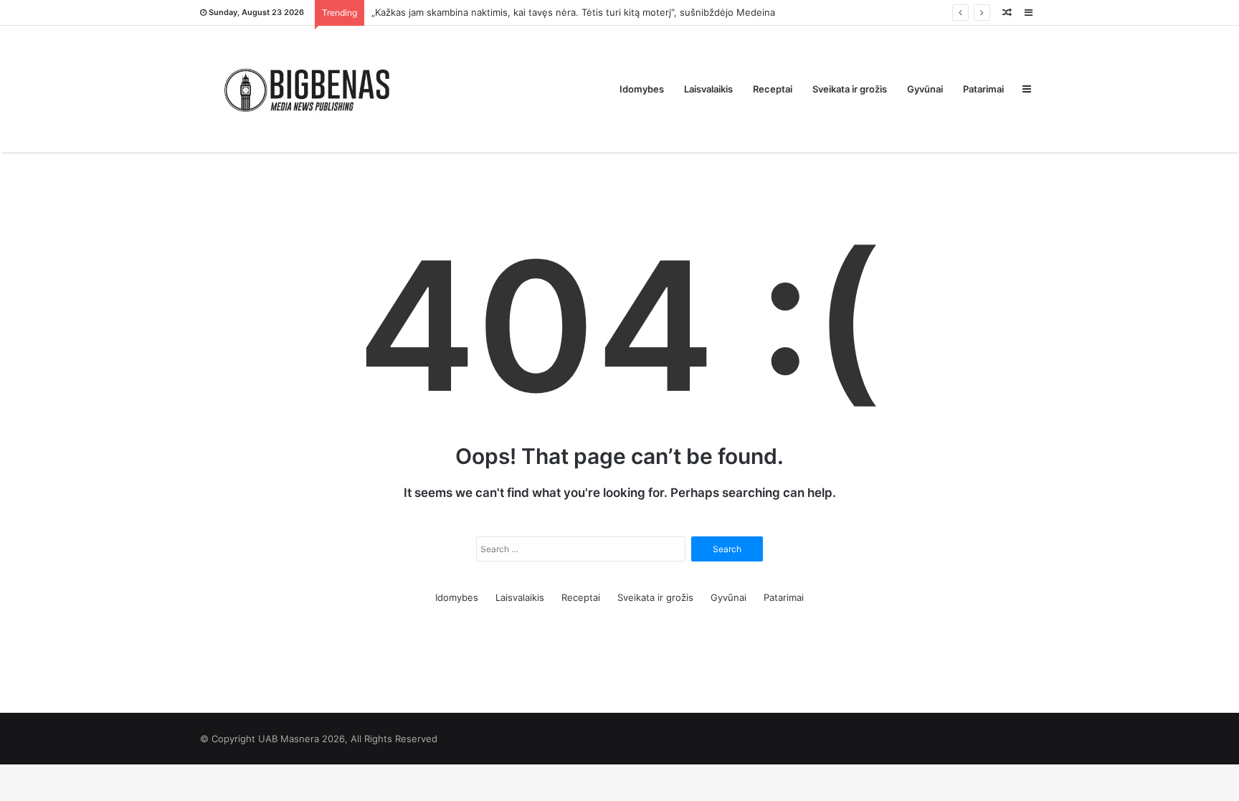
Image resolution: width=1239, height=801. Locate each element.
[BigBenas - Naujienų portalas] (307, 88)
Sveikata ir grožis (849, 89)
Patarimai (983, 89)
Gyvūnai (925, 89)
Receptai (772, 89)
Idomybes (642, 89)
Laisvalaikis (708, 89)
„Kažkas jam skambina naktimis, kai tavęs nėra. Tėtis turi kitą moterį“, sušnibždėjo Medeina (573, 12)
